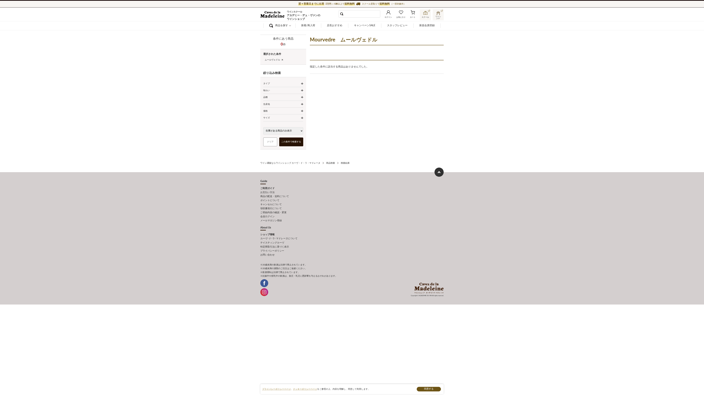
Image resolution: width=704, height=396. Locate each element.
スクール (425, 17)
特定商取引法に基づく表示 (274, 247)
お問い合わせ (267, 255)
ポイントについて (269, 200)
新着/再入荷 (308, 25)
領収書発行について (271, 208)
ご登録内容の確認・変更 (273, 212)
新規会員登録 (427, 25)
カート (412, 17)
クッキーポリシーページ (305, 389)
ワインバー (438, 17)
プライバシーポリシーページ (276, 389)
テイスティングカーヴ (272, 243)
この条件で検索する (291, 142)
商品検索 (330, 163)
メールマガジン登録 (271, 220)
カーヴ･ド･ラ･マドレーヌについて (279, 238)
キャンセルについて (271, 204)
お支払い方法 (267, 192)
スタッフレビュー (397, 25)
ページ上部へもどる (439, 172)
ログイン (388, 17)
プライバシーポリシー (272, 251)
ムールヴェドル (272, 60)
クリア (270, 142)
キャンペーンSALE (364, 25)
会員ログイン (267, 216)
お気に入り (401, 17)
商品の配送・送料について (274, 196)
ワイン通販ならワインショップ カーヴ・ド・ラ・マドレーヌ (272, 15)
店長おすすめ (334, 25)
